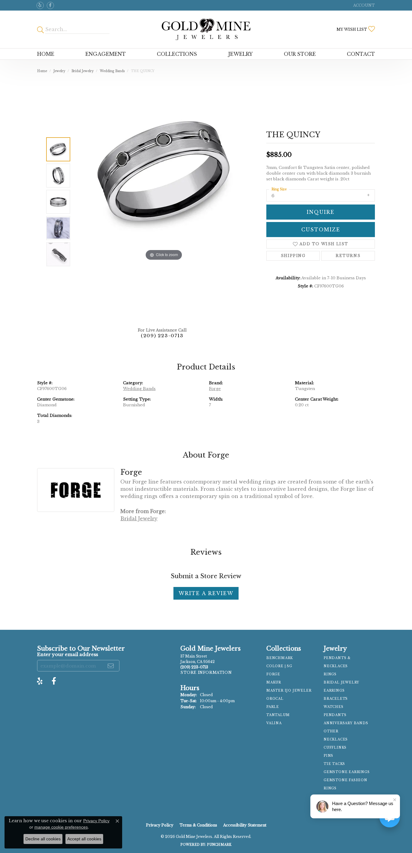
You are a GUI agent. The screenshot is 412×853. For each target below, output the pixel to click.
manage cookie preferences (61, 827)
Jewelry (240, 54)
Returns (348, 255)
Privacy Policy (159, 825)
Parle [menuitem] (272, 707)
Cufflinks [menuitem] (335, 748)
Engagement (105, 54)
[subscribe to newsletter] (111, 665)
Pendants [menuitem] (335, 715)
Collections (177, 54)
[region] (163, 201)
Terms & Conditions (198, 825)
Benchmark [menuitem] (279, 658)
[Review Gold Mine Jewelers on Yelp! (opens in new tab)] (40, 5)
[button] (363, 5)
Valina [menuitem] (274, 723)
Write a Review (206, 593)
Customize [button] (320, 230)
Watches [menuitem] (334, 707)
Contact (361, 54)
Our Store (300, 54)
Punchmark (219, 845)
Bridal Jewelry (82, 71)
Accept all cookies (84, 838)
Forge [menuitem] (273, 674)
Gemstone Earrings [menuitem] (347, 772)
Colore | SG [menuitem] (279, 666)
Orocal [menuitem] (275, 699)
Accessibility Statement (244, 825)
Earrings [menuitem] (334, 691)
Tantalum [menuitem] (278, 715)
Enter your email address (67, 654)
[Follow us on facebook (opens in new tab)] (50, 5)
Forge (215, 388)
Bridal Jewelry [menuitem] (341, 682)
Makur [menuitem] (273, 682)
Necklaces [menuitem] (336, 739)
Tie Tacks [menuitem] (334, 764)
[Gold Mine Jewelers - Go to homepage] (206, 29)
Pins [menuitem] (328, 756)
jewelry (59, 71)
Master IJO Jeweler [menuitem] (288, 691)
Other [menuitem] (331, 731)
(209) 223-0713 (162, 335)
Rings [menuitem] (330, 674)
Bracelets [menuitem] (336, 699)
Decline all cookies (43, 838)
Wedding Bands (112, 71)
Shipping (293, 255)
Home (45, 54)
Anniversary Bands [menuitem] (346, 723)
